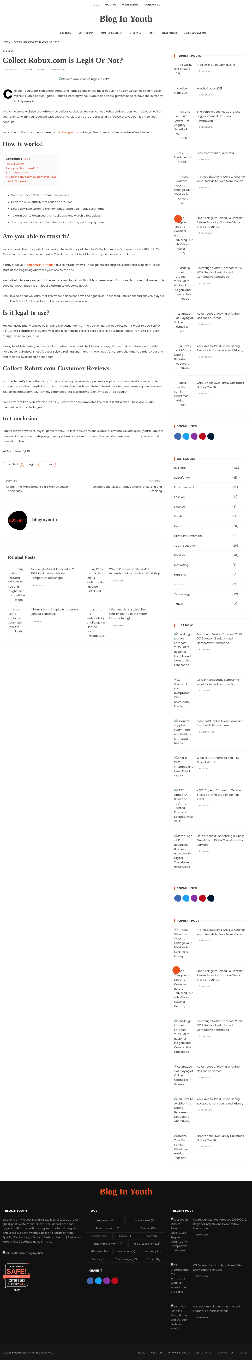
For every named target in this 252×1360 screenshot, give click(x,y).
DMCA (243, 1352)
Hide (25, 158)
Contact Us (152, 4)
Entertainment (184, 487)
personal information (40, 265)
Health (151, 33)
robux (48, 464)
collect (13, 464)
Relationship (169, 33)
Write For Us (130, 4)
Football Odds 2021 (209, 88)
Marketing (181, 565)
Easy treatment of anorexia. (215, 153)
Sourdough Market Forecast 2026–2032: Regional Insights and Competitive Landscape (54, 573)
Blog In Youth (126, 19)
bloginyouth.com (16, 1276)
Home (95, 4)
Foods (178, 516)
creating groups (67, 132)
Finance (179, 507)
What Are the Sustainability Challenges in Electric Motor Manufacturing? (128, 614)
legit (31, 464)
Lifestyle (135, 33)
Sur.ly (22, 1284)
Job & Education (195, 33)
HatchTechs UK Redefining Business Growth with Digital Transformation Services (220, 840)
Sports (178, 584)
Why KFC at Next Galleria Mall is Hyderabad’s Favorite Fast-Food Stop (134, 571)
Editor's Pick (182, 478)
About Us (110, 4)
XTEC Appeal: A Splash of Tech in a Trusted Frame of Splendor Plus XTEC (220, 794)
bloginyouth (59, 70)
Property (180, 575)
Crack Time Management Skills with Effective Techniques (37, 489)
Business (65, 33)
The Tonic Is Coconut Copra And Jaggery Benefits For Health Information (218, 116)
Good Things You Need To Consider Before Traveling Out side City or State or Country (220, 222)
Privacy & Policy (179, 1352)
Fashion (179, 497)
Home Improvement (111, 33)
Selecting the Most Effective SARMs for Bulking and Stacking (127, 489)
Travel (178, 604)
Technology (85, 33)
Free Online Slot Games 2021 (216, 65)
